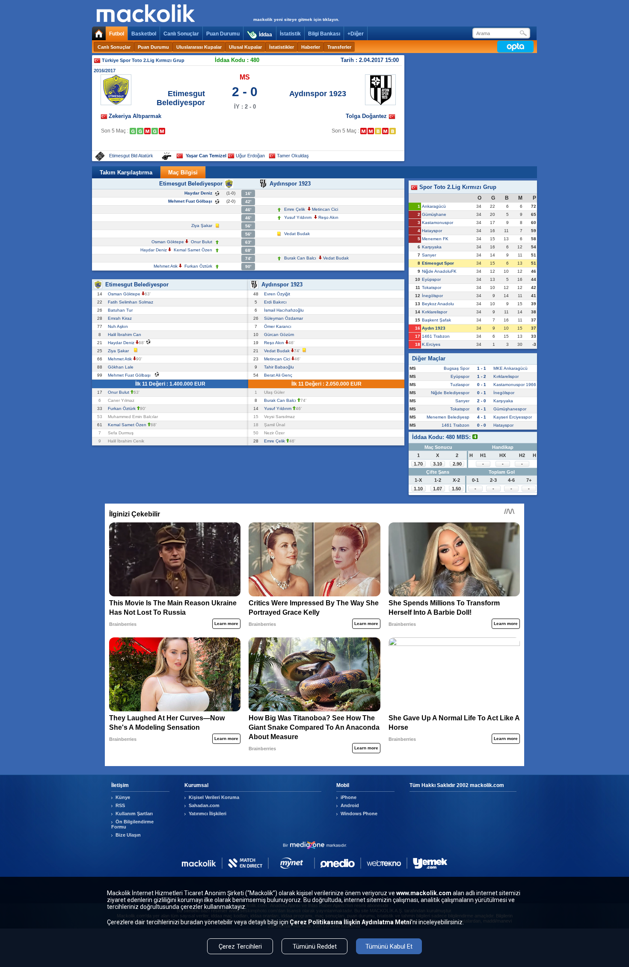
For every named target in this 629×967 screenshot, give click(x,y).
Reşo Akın (328, 217)
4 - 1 (481, 417)
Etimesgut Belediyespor (181, 98)
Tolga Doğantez (367, 116)
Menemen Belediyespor (450, 417)
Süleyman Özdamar (285, 318)
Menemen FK (435, 238)
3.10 (437, 463)
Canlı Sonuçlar (181, 34)
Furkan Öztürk (198, 266)
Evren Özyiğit (278, 294)
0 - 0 (481, 425)
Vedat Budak (297, 233)
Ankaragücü (434, 206)
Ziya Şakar (201, 225)
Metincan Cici (325, 209)
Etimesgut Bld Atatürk (131, 155)
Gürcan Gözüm (280, 334)
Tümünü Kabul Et (388, 946)
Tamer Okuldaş (293, 155)
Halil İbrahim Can (126, 334)
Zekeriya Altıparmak (135, 116)
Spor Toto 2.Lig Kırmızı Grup (457, 187)
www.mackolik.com (423, 893)
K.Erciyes (431, 344)
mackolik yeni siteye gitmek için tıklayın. (296, 19)
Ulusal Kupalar (245, 47)
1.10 (418, 488)
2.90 (457, 463)
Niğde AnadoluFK (439, 271)
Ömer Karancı (279, 326)
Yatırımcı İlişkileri (207, 813)
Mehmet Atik (166, 266)
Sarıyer (429, 255)
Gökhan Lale (122, 367)
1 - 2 (481, 376)
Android (350, 805)
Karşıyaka (432, 247)
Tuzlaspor (459, 384)
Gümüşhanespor (509, 409)
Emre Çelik (294, 209)
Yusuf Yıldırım (298, 217)
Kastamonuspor (437, 222)
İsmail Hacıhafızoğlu (285, 310)
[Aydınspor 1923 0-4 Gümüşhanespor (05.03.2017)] (363, 131)
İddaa (265, 35)
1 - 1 (481, 368)
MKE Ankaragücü (510, 368)
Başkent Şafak (436, 320)
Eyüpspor (431, 279)
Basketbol (143, 34)
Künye (123, 797)
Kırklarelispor (434, 312)
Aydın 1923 (433, 328)
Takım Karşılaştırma (126, 172)
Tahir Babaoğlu (280, 367)
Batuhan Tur (121, 310)
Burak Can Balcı (300, 258)
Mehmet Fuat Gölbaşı (190, 201)
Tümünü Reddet (315, 946)
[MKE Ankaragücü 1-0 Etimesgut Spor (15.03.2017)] (147, 131)
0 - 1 (481, 384)
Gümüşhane (434, 214)
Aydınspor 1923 (317, 93)
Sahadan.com (204, 805)
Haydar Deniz (198, 193)
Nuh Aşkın (119, 326)
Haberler (310, 47)
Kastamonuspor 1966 (514, 384)
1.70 (418, 463)
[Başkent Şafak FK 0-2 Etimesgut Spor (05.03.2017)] (133, 131)
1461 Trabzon (436, 336)
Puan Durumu (223, 34)
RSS (120, 805)
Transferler (339, 47)
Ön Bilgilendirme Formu (132, 824)
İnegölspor (432, 295)
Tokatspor (431, 287)
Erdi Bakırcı (276, 302)
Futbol (116, 34)
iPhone (348, 797)
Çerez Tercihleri (240, 946)
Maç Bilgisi (183, 172)
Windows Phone (359, 813)
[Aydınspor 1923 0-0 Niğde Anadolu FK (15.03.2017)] (378, 131)
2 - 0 (481, 400)
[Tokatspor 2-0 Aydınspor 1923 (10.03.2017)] (371, 131)
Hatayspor (432, 230)
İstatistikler (281, 47)
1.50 (456, 488)
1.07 (437, 488)
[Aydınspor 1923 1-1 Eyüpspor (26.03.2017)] (392, 131)
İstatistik (290, 34)
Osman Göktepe (167, 241)
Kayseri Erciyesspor (512, 417)
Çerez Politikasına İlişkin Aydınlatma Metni (350, 922)
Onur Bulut (201, 241)
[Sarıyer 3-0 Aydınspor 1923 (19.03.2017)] (385, 131)
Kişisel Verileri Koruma (214, 797)
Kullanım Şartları (134, 813)
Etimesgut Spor (438, 263)
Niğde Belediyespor (450, 392)
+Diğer (355, 34)
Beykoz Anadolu (438, 303)
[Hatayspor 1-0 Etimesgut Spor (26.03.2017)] (162, 131)
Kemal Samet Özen (193, 250)
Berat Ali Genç (279, 375)
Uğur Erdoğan (250, 155)
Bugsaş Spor (456, 368)
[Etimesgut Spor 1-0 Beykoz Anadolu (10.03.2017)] (140, 131)
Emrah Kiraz (121, 318)
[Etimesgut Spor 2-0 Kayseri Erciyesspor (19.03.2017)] (154, 131)
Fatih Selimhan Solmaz (132, 302)
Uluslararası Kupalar (199, 47)
